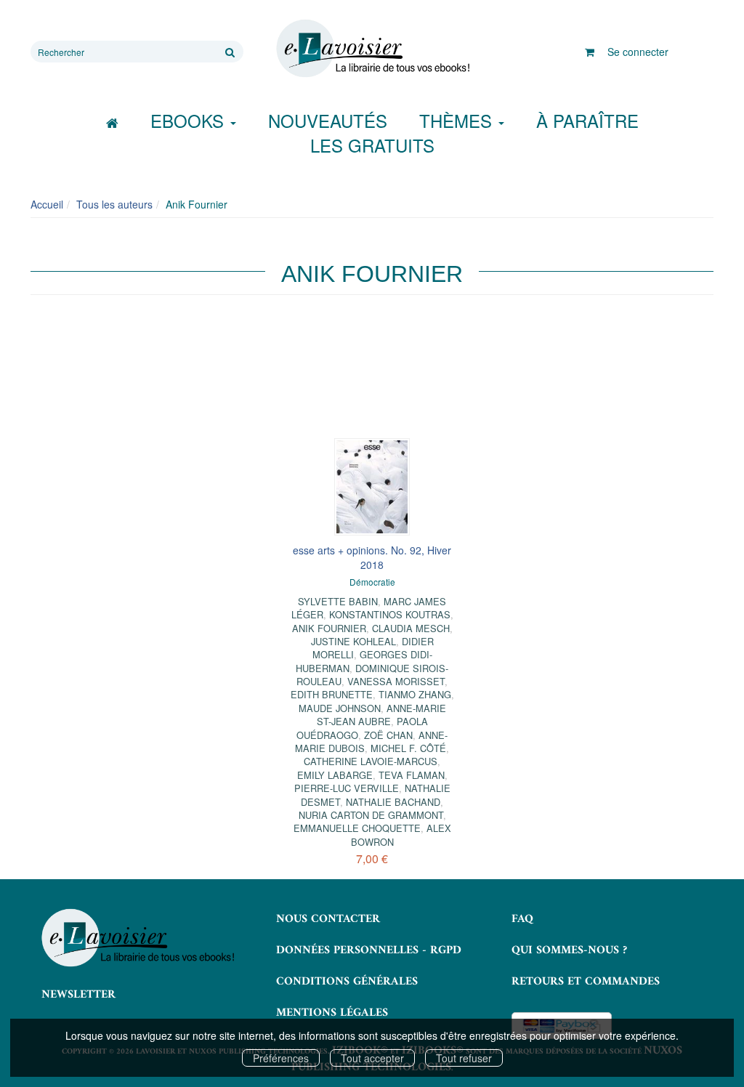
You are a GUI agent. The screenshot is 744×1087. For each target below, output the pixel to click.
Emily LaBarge (335, 775)
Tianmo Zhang (415, 694)
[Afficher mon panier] (589, 51)
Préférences (281, 1058)
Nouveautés (327, 120)
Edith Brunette (332, 694)
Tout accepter (372, 1058)
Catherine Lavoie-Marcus (370, 761)
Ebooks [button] (189, 120)
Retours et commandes (586, 981)
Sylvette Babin (338, 601)
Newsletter (78, 995)
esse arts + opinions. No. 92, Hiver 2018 (372, 557)
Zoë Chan (388, 735)
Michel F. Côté (408, 748)
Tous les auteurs (114, 204)
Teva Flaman (412, 775)
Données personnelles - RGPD (368, 950)
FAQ (522, 919)
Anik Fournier (329, 628)
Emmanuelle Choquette (357, 828)
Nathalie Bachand (393, 802)
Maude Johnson (340, 708)
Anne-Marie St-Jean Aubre (381, 714)
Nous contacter (328, 919)
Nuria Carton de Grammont (371, 815)
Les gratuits (372, 145)
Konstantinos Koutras (389, 614)
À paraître (587, 120)
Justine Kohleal (353, 641)
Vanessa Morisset (396, 681)
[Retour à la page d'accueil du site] (371, 48)
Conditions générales (347, 981)
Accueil (47, 204)
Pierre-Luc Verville (346, 788)
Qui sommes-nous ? (569, 950)
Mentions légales (332, 1013)
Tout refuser (464, 1058)
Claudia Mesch (411, 628)
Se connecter (637, 51)
